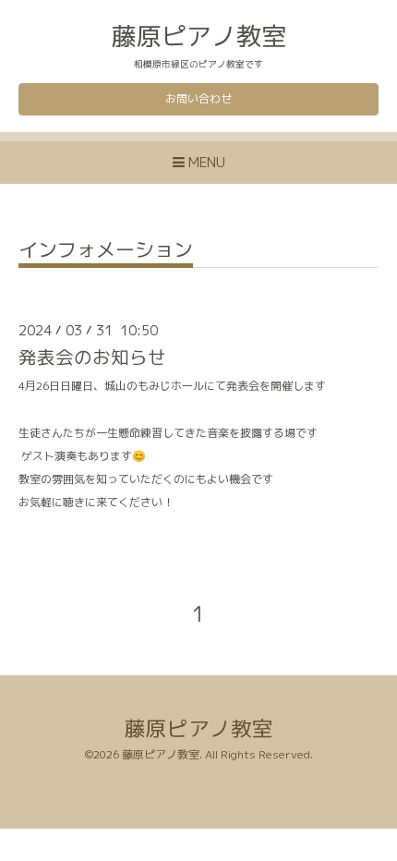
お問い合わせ (198, 98)
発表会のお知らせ (92, 357)
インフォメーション (105, 251)
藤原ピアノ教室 (199, 36)
